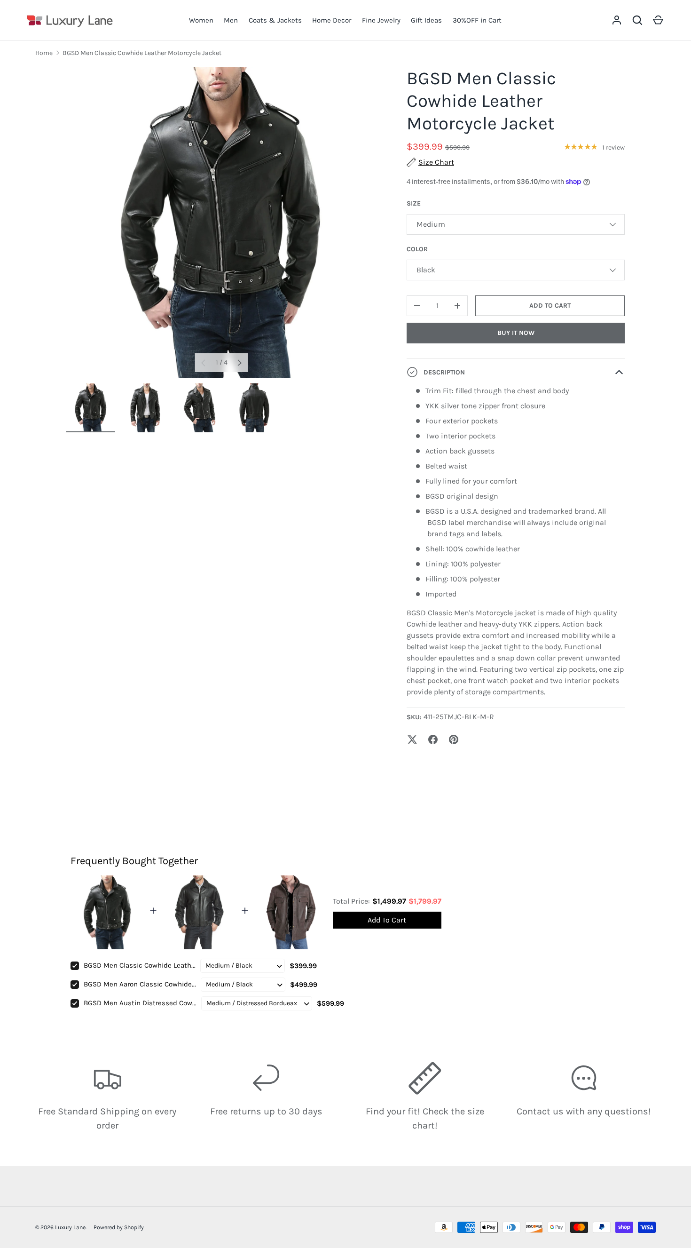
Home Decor (331, 20)
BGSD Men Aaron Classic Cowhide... (140, 984)
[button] (637, 20)
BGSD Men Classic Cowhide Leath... (140, 965)
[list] (221, 222)
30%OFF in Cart (477, 20)
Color (417, 249)
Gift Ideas (426, 20)
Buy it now (515, 333)
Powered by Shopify (119, 1227)
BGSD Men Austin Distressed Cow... (140, 1003)
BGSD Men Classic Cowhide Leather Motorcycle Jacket (142, 53)
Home (44, 53)
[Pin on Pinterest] (453, 739)
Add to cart (550, 306)
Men (231, 20)
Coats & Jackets (275, 20)
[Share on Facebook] (433, 739)
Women (201, 20)
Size (414, 203)
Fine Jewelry (381, 20)
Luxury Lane (70, 1227)
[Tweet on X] (412, 739)
